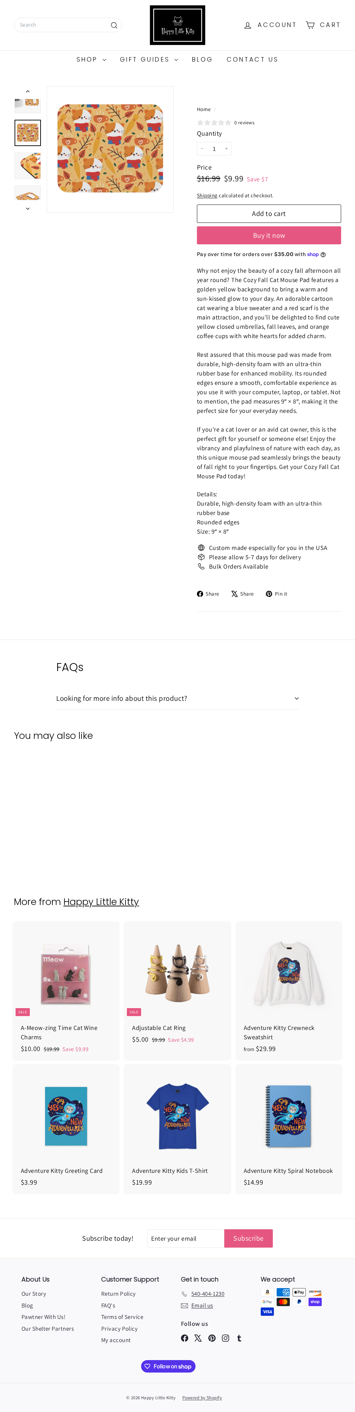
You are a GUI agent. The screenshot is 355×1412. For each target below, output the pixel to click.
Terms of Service (122, 1317)
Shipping (207, 195)
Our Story (33, 1293)
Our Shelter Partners (47, 1328)
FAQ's (108, 1305)
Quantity (209, 133)
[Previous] (28, 92)
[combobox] (68, 25)
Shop (89, 59)
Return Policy (118, 1293)
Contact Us (252, 59)
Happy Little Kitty (101, 901)
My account (116, 1340)
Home (204, 109)
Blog (202, 59)
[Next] (28, 206)
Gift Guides (146, 59)
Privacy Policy (119, 1328)
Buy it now (269, 235)
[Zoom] (110, 149)
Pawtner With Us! (43, 1317)
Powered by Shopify (202, 1398)
